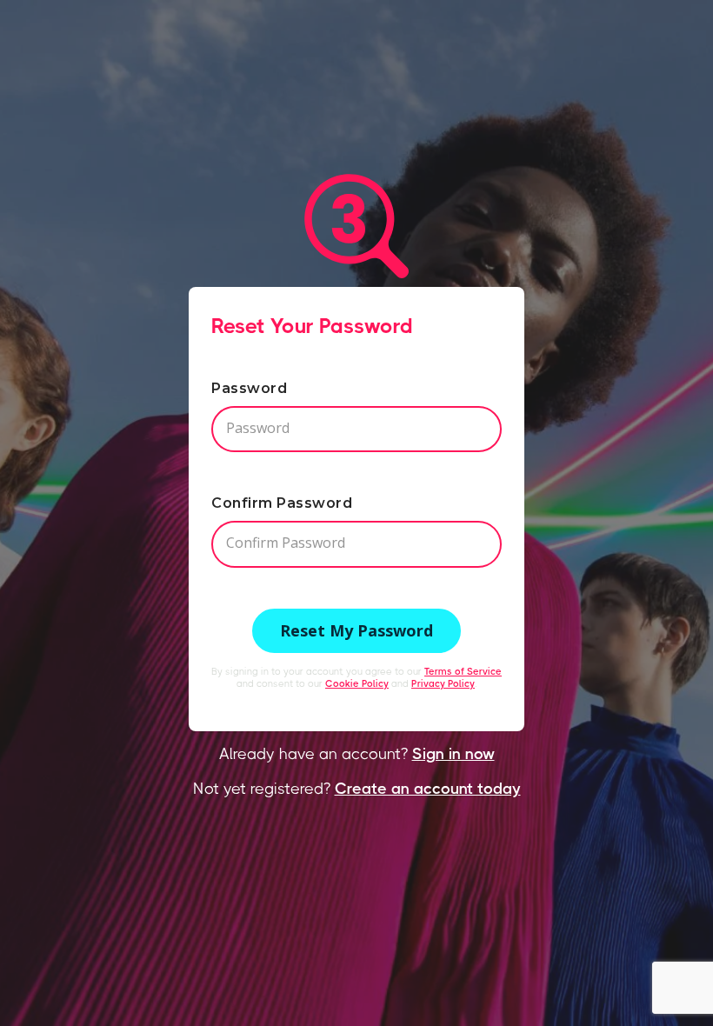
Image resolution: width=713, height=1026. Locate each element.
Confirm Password (281, 503)
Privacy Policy (443, 684)
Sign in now (453, 754)
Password (249, 388)
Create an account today (428, 788)
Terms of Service (463, 671)
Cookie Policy (357, 684)
